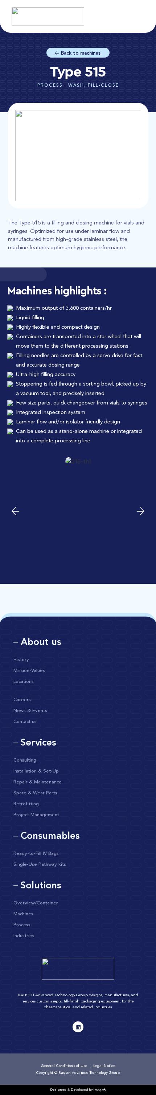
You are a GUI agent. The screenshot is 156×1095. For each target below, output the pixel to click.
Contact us (25, 721)
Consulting (24, 760)
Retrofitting (26, 804)
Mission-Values (29, 670)
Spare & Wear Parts (35, 793)
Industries (23, 936)
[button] (15, 511)
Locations (23, 681)
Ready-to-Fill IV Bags (36, 853)
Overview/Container (35, 903)
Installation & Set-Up (36, 771)
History (21, 659)
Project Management (36, 815)
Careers (22, 699)
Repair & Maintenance (37, 782)
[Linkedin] (78, 1026)
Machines (23, 914)
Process (21, 925)
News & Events (30, 710)
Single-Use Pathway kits (39, 864)
